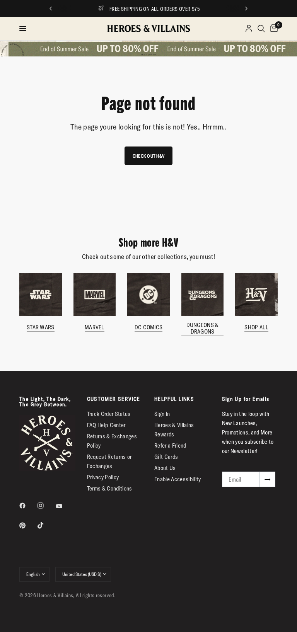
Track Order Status (109, 413)
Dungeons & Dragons (202, 328)
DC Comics (149, 327)
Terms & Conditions (109, 488)
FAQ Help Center (106, 425)
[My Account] (249, 28)
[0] (273, 28)
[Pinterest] (27, 525)
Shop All (256, 327)
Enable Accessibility (177, 479)
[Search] (261, 28)
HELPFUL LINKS (174, 399)
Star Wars (41, 327)
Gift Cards (166, 456)
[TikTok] (46, 525)
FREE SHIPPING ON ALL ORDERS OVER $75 (154, 9)
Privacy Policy (103, 477)
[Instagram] (46, 505)
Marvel (94, 327)
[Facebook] (27, 505)
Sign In (162, 413)
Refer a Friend (170, 445)
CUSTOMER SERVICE (113, 399)
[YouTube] (64, 506)
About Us (165, 468)
